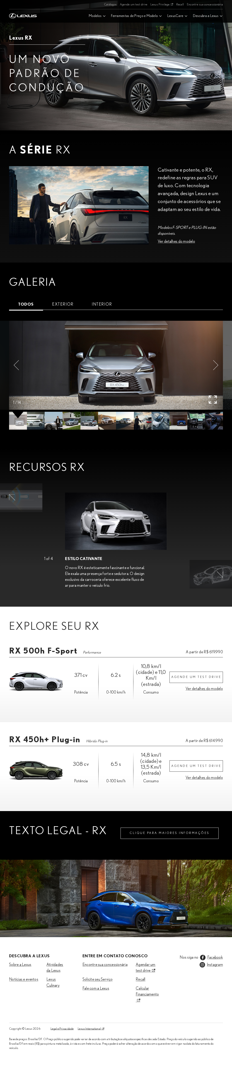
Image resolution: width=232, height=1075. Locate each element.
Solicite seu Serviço (97, 979)
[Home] (23, 4)
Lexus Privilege (160, 4)
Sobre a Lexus (20, 965)
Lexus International (89, 1028)
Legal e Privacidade (62, 1028)
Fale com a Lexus (95, 988)
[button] (16, 365)
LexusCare (175, 16)
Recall (180, 4)
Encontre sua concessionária (205, 4)
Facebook (215, 957)
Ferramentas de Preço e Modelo (134, 16)
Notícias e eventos (23, 979)
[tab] (26, 304)
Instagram (215, 965)
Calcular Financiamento (147, 991)
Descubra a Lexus (205, 16)
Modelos (95, 16)
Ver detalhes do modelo (176, 241)
